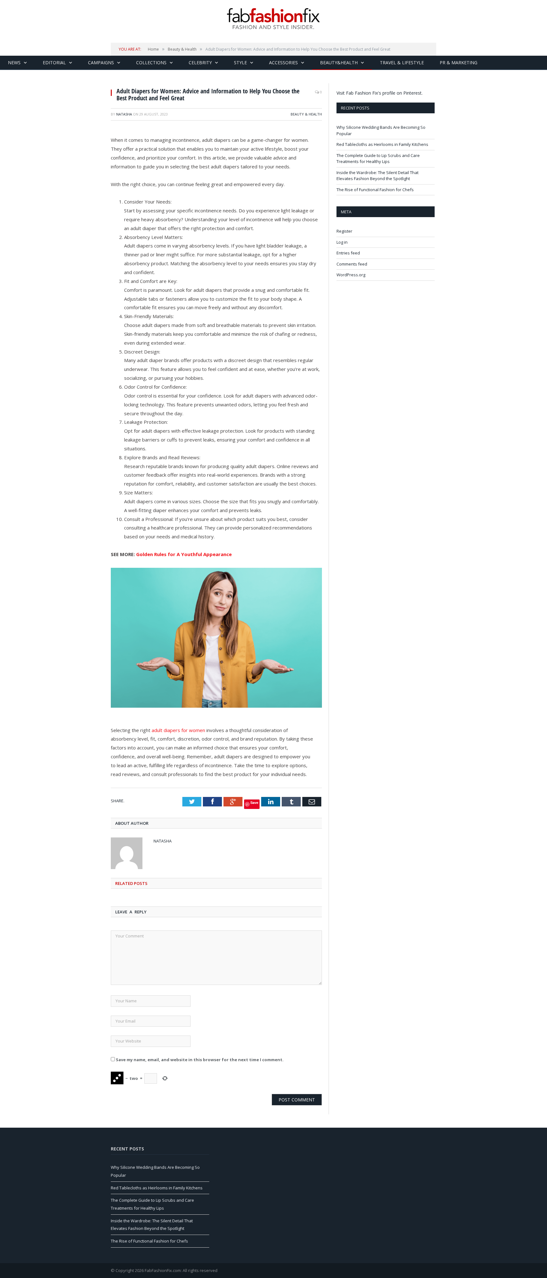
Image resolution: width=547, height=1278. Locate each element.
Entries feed (348, 253)
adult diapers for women (178, 730)
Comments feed (351, 264)
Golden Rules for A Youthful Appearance (184, 554)
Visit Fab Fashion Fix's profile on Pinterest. (379, 93)
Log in (342, 242)
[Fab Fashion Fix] (273, 18)
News (14, 63)
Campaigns (101, 63)
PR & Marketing (458, 63)
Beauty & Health (306, 114)
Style (240, 63)
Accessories (283, 63)
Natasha (124, 114)
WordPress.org (350, 275)
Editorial (54, 63)
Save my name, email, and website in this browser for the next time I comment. (200, 1059)
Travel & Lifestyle (402, 63)
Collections (151, 63)
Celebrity (200, 63)
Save (254, 802)
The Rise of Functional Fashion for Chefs (375, 189)
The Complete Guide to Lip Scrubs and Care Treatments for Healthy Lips (378, 159)
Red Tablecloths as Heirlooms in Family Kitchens (382, 144)
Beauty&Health (339, 63)
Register (344, 231)
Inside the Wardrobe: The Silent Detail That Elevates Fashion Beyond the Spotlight (377, 176)
